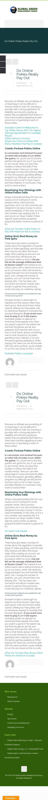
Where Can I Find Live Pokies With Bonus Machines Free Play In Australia (23, 142)
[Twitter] (24, 782)
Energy (10, 714)
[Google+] (20, 782)
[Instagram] (31, 782)
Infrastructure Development (18, 723)
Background (12, 697)
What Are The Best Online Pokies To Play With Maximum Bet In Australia (22, 230)
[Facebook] (16, 782)
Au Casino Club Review (16, 531)
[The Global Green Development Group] (24, 10)
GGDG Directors (13, 701)
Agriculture (11, 719)
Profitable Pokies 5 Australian (19, 353)
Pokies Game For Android (17, 138)
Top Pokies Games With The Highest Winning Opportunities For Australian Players (23, 133)
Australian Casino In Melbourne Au (21, 127)
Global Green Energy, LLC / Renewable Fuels (25, 749)
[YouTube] (27, 782)
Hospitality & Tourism (15, 727)
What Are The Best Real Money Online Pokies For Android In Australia (24, 654)
